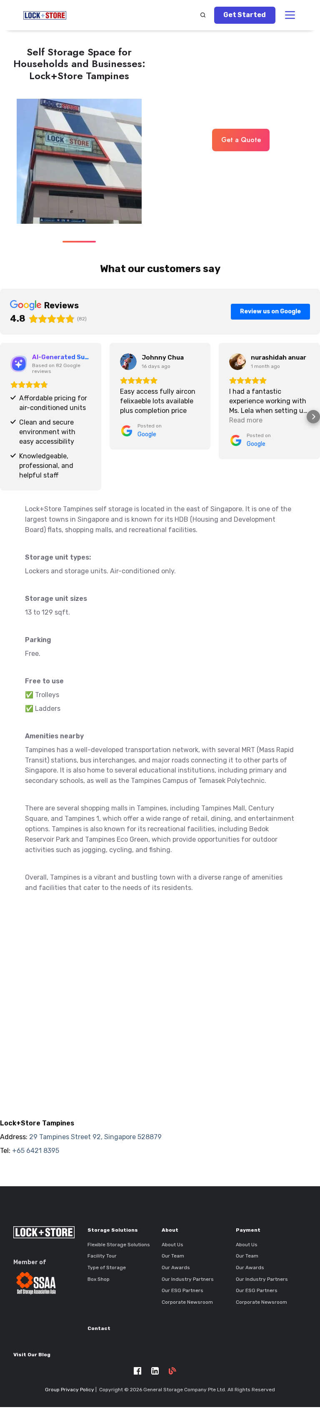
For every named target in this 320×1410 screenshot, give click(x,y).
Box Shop (99, 1279)
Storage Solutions (113, 1230)
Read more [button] (245, 420)
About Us (172, 1245)
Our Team (173, 1256)
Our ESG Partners (182, 1290)
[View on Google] (128, 361)
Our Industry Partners (188, 1279)
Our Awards (176, 1267)
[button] (203, 15)
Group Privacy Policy (69, 1389)
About (170, 1230)
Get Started (244, 15)
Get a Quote (241, 140)
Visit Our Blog (31, 1355)
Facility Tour (102, 1256)
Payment (248, 1230)
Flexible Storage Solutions (119, 1245)
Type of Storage (107, 1267)
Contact (99, 1328)
